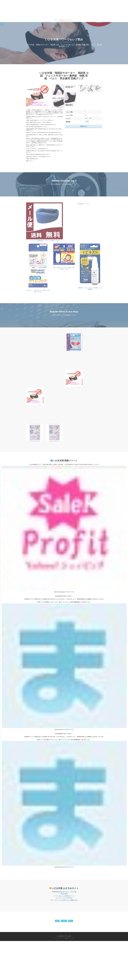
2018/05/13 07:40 (69, 592)
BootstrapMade (70, 938)
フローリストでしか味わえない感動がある (64, 900)
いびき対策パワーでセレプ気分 (64, 39)
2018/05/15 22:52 (68, 867)
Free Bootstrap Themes (60, 938)
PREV (57, 921)
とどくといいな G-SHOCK (64, 898)
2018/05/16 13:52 (68, 729)
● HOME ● (64, 921)
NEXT (70, 921)
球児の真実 (64, 894)
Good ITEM (88, 118)
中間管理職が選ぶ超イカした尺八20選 (64, 892)
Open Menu (2, 24)
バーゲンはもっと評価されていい (64, 896)
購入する (84, 126)
